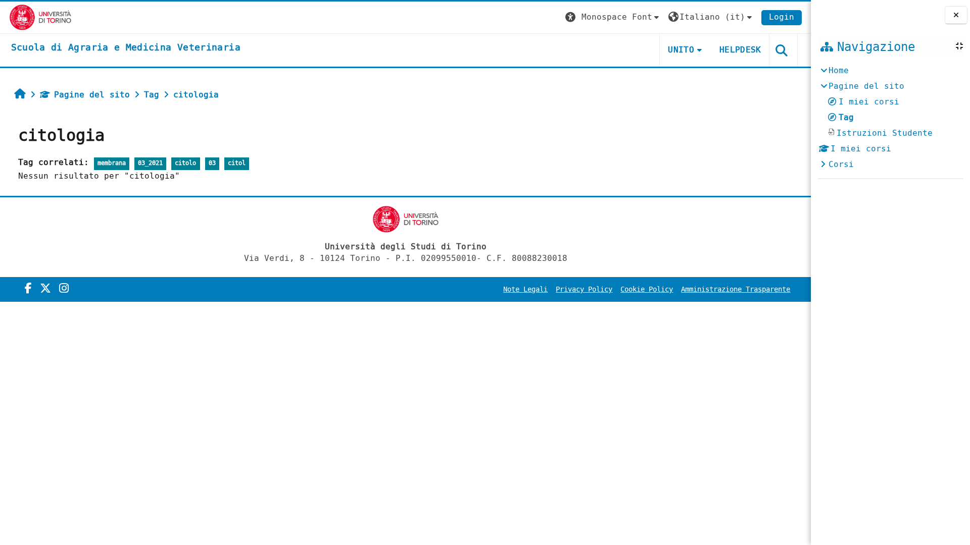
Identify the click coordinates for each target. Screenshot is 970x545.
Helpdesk (740, 50)
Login (781, 17)
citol (237, 163)
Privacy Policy (584, 289)
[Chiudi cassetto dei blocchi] (956, 15)
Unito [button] (681, 50)
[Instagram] (64, 289)
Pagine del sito (92, 94)
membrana (112, 163)
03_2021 (150, 163)
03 (212, 163)
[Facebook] (28, 289)
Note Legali (525, 289)
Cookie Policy (646, 289)
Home (839, 70)
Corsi (841, 164)
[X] (45, 289)
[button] (613, 17)
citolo (185, 163)
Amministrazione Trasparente (735, 289)
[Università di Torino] (40, 17)
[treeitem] (890, 118)
